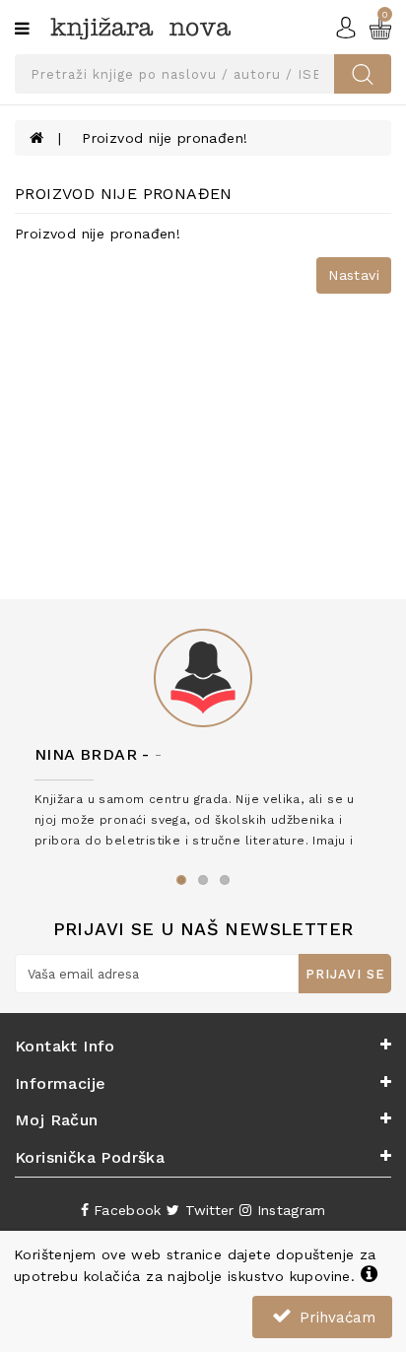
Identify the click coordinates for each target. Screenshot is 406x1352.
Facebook (125, 1210)
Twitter (206, 1210)
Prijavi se (345, 974)
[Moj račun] (346, 26)
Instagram (288, 1210)
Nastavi (353, 275)
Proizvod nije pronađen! (164, 138)
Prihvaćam (335, 1317)
